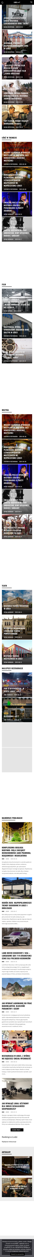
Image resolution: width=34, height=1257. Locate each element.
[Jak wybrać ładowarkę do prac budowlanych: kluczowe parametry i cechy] (17, 988)
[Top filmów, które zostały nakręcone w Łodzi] (17, 117)
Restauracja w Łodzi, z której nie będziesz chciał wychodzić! (16, 1057)
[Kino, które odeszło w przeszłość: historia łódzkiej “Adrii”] (17, 351)
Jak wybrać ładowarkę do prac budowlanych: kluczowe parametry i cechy (17, 1006)
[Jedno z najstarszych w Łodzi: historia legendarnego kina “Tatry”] (17, 17)
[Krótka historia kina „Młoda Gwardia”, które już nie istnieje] (17, 301)
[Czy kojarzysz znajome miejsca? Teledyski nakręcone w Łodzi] (17, 526)
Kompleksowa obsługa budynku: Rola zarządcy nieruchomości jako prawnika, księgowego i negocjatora (16, 851)
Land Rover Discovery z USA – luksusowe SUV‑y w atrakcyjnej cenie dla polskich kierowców (17, 956)
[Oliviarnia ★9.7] (17, 710)
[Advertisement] (17, 263)
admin (7, 859)
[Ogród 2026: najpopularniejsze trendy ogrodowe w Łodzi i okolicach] (17, 888)
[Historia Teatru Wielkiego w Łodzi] (17, 602)
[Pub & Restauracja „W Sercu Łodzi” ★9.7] (17, 685)
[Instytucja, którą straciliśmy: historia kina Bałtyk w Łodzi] (17, 326)
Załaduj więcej (16, 1130)
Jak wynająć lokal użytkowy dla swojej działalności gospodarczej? (15, 1106)
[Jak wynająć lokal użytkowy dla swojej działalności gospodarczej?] (17, 1089)
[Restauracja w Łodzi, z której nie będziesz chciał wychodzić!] (17, 1041)
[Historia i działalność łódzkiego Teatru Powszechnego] (17, 627)
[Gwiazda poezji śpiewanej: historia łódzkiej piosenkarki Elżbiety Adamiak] (17, 204)
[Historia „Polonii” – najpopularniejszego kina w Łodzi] (17, 42)
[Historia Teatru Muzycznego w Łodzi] (17, 652)
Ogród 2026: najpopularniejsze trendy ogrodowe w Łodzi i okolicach (17, 905)
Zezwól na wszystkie (17, 1254)
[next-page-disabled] (28, 1159)
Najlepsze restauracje (9, 1142)
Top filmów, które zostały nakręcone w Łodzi (17, 1187)
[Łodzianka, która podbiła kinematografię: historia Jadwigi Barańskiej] (17, 92)
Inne (3, 858)
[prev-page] (25, 1159)
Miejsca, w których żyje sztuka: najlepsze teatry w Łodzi (17, 1166)
